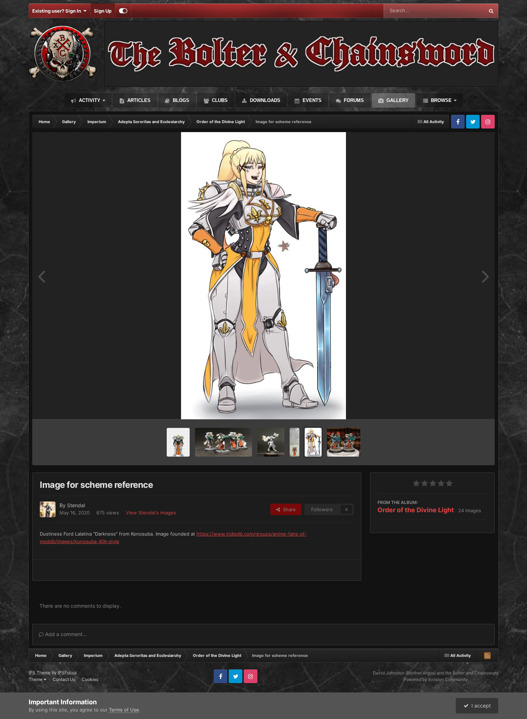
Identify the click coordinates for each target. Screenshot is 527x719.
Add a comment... (65, 634)
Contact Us (64, 679)
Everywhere (462, 10)
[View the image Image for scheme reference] (313, 442)
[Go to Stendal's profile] (48, 509)
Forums (353, 100)
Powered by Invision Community (435, 679)
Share (288, 509)
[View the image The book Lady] (271, 442)
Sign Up (102, 11)
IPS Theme (40, 672)
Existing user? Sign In (57, 11)
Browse (440, 100)
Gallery (397, 100)
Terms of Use (124, 710)
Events (311, 100)
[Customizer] (123, 11)
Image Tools (465, 406)
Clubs (219, 100)
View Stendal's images (151, 512)
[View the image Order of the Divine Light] (294, 442)
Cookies (90, 679)
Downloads (264, 100)
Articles (138, 100)
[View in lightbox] (263, 275)
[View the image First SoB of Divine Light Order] (223, 442)
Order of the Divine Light (416, 510)
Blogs (180, 100)
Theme (36, 679)
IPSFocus (67, 672)
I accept (480, 705)
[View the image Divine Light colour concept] (178, 442)
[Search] (491, 11)
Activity (88, 100)
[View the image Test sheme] (343, 442)
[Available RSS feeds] (487, 655)
